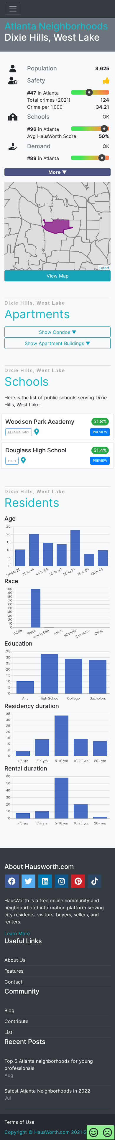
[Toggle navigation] (13, 9)
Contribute (16, 1021)
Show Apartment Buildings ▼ (57, 343)
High (12, 461)
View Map (58, 276)
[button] (57, 172)
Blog (9, 1010)
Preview (100, 432)
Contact (13, 982)
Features (13, 971)
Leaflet (104, 267)
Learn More (17, 933)
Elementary (18, 432)
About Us (14, 960)
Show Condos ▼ (57, 332)
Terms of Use (19, 1122)
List (8, 1032)
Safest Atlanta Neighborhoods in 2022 (47, 1091)
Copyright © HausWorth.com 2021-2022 (50, 1132)
